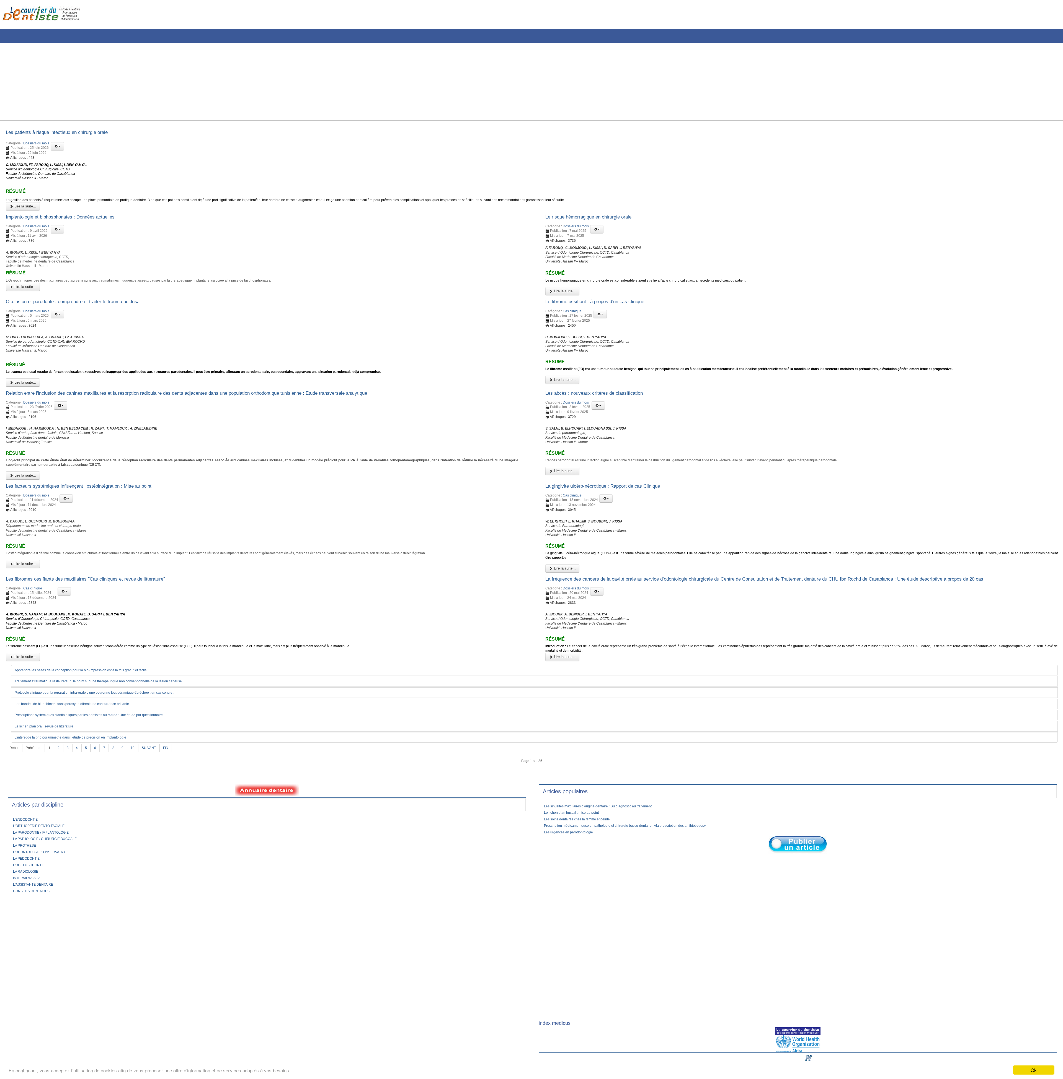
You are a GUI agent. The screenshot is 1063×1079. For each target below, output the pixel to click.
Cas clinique (572, 330)
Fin (175, 812)
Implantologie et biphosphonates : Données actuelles (70, 226)
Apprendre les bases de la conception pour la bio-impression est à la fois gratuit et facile (93, 733)
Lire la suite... (24, 214)
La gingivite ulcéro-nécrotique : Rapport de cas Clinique (613, 524)
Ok (1034, 1070)
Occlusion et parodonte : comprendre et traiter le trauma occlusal (86, 319)
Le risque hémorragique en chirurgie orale (596, 226)
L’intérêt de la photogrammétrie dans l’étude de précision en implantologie (80, 801)
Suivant (157, 812)
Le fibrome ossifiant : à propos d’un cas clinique (603, 319)
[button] (57, 148)
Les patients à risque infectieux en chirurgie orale (66, 133)
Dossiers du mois (36, 145)
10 (139, 812)
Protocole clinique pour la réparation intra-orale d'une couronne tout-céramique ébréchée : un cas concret (108, 756)
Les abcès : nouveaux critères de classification (602, 421)
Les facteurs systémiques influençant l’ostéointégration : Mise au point (92, 524)
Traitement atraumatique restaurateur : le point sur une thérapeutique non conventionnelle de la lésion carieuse (113, 744)
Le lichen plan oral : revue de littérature (50, 790)
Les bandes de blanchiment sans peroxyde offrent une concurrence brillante (82, 767)
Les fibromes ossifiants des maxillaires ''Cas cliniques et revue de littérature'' (99, 627)
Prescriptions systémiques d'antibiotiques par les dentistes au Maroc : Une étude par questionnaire (102, 778)
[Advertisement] (167, 81)
